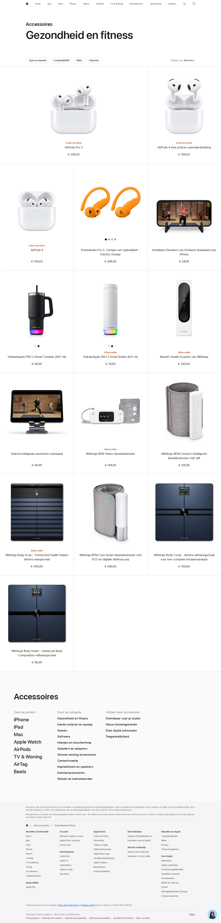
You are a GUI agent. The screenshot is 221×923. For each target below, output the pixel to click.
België (192, 914)
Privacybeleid (32, 918)
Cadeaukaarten (33, 876)
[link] (212, 914)
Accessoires (32, 871)
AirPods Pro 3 (74, 147)
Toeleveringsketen (170, 849)
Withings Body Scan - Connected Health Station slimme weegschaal (37, 557)
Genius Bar (99, 840)
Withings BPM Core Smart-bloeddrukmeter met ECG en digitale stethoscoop (110, 557)
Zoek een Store (101, 836)
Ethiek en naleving (170, 883)
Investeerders (167, 878)
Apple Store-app (101, 854)
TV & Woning (32, 862)
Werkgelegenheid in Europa (174, 891)
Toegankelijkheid (169, 836)
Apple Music (65, 865)
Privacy (165, 845)
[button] (184, 4)
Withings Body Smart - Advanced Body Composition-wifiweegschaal (36, 653)
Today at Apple (101, 845)
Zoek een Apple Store (68, 905)
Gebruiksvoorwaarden (75, 918)
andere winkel (88, 905)
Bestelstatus (99, 867)
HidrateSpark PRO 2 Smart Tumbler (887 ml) (37, 357)
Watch (29, 854)
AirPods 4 (37, 250)
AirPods (29, 858)
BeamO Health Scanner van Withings (184, 357)
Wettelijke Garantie (170, 874)
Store (28, 836)
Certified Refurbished (104, 858)
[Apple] (27, 825)
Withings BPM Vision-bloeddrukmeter (110, 453)
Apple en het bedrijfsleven (139, 836)
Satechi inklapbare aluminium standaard (37, 453)
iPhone (29, 849)
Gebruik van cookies (52, 918)
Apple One (65, 856)
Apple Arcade (66, 869)
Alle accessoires (41, 825)
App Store (64, 874)
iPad (28, 845)
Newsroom (166, 861)
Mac (28, 840)
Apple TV (64, 861)
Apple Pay (31, 887)
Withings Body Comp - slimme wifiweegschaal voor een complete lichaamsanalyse (184, 557)
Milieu (164, 840)
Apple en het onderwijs (138, 852)
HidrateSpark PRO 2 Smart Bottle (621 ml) (110, 357)
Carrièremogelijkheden (172, 869)
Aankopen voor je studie (138, 856)
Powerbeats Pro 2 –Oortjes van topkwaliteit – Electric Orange (110, 252)
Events (164, 887)
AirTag (29, 867)
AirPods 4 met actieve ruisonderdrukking (184, 147)
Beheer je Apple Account (71, 836)
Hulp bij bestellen (102, 871)
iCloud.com (65, 845)
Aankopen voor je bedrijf (139, 840)
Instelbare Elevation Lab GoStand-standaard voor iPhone (184, 252)
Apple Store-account (70, 840)
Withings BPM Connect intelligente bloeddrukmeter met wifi (184, 456)
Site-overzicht (143, 918)
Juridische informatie (123, 918)
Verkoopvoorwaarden (99, 918)
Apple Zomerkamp (102, 849)
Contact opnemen (169, 896)
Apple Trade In (100, 862)
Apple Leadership (169, 865)
